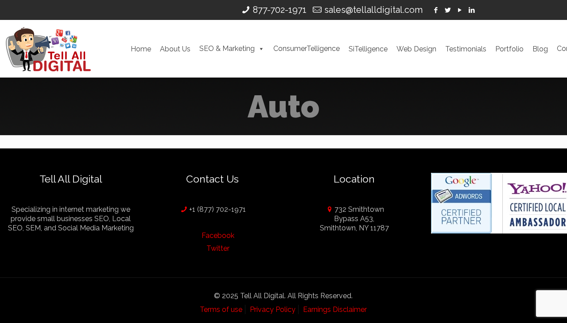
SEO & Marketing (227, 48)
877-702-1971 (280, 9)
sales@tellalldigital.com (373, 9)
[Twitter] (448, 10)
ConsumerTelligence (306, 48)
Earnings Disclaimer (335, 309)
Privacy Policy (272, 309)
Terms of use (221, 309)
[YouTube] (460, 10)
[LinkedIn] (472, 10)
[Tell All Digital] (48, 49)
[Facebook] (436, 10)
